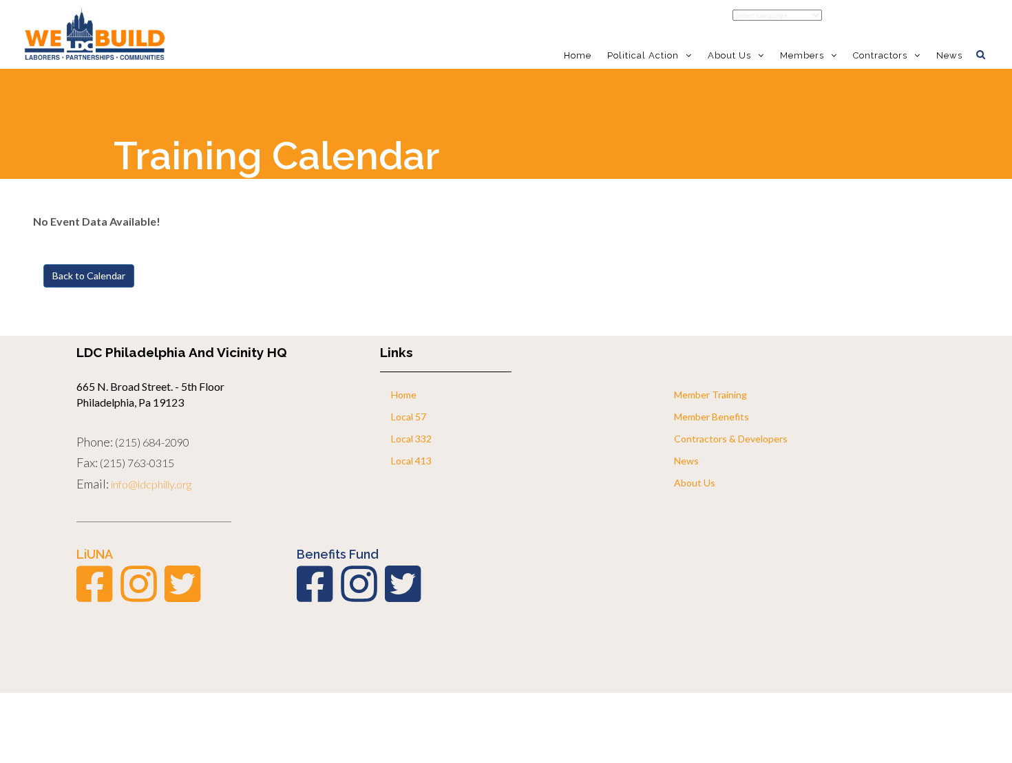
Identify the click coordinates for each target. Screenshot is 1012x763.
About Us (694, 482)
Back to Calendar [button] (88, 275)
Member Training (710, 394)
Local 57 (408, 416)
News (949, 55)
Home (577, 55)
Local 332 (411, 438)
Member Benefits (711, 416)
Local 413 (411, 460)
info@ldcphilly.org (151, 484)
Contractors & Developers (731, 438)
